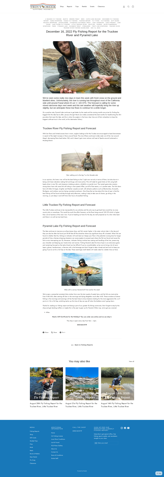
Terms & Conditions (57, 455)
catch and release (93, 19)
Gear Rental (33, 457)
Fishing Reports (34, 431)
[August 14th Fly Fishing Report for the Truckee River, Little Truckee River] (117, 383)
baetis (65, 19)
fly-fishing (105, 21)
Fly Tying (32, 460)
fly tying (95, 21)
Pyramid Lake (63, 26)
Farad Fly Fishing (70, 21)
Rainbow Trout (75, 26)
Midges (99, 24)
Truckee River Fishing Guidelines (76, 28)
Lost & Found (55, 442)
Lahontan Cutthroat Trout (80, 22)
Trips (77, 6)
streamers (86, 26)
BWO (82, 19)
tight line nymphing (100, 26)
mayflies (91, 24)
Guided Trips (34, 441)
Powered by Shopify (82, 471)
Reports (69, 6)
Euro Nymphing (56, 21)
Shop (62, 6)
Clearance (101, 6)
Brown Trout (75, 19)
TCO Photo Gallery (57, 446)
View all (131, 361)
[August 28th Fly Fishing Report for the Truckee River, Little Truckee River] (46, 383)
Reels (31, 451)
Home (53, 433)
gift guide (115, 21)
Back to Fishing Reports (83, 345)
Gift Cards (33, 438)
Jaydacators (63, 22)
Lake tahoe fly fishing (61, 24)
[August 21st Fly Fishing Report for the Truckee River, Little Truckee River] (82, 383)
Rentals (84, 6)
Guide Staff (54, 458)
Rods (31, 447)
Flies (31, 444)
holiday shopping (50, 22)
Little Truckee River (79, 24)
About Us (54, 449)
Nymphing (47, 26)
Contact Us (54, 452)
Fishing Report (85, 21)
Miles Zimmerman (110, 24)
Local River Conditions (58, 439)
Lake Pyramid (111, 22)
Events (92, 6)
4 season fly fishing (53, 19)
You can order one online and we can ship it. (96, 317)
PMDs (54, 26)
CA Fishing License (57, 436)
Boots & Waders (35, 454)
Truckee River (114, 26)
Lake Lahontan (98, 22)
